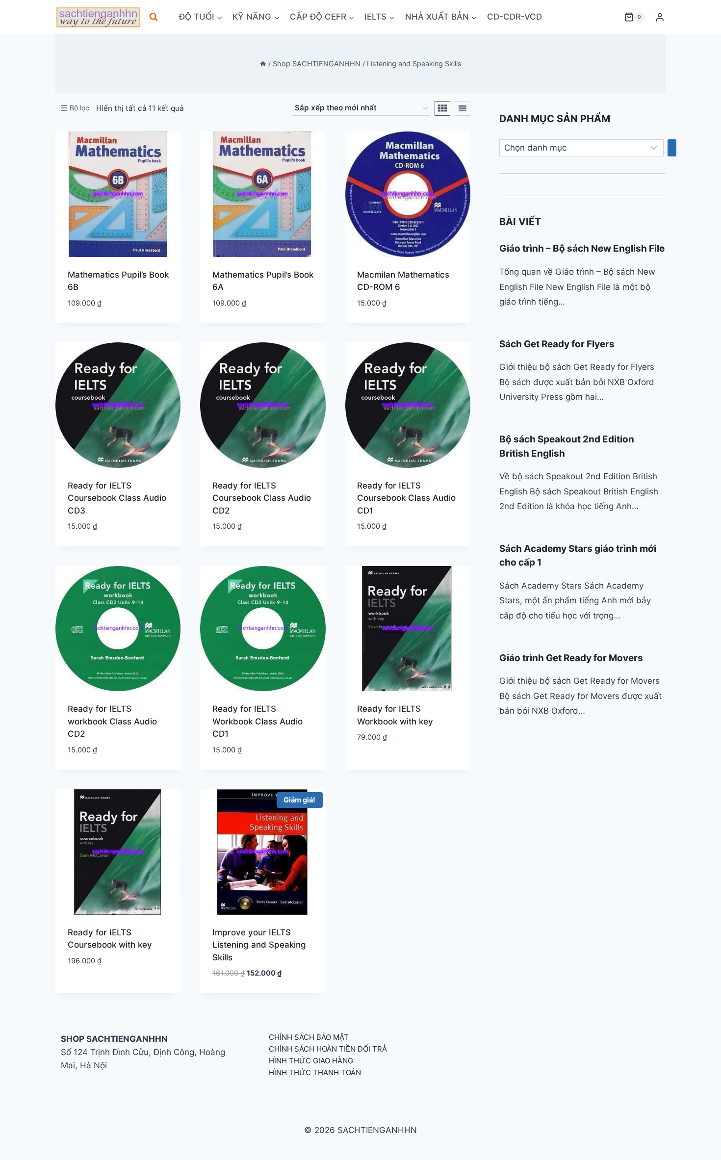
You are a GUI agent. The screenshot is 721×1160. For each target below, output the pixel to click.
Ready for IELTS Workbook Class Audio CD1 (257, 721)
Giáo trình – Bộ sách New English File (582, 248)
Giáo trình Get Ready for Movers (571, 658)
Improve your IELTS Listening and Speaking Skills (259, 945)
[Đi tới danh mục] (672, 148)
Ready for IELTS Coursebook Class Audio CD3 (117, 498)
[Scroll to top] (697, 1141)
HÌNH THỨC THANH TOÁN (315, 1072)
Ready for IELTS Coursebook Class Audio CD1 (406, 498)
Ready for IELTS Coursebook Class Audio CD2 (261, 498)
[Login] (660, 17)
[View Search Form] (153, 17)
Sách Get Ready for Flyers (557, 344)
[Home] (262, 63)
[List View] (462, 108)
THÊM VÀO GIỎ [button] (383, 767)
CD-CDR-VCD (514, 17)
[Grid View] (442, 108)
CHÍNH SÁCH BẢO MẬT (309, 1037)
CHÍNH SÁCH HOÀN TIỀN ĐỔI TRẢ (328, 1049)
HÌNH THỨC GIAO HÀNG (311, 1060)
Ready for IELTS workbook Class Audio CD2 (112, 721)
